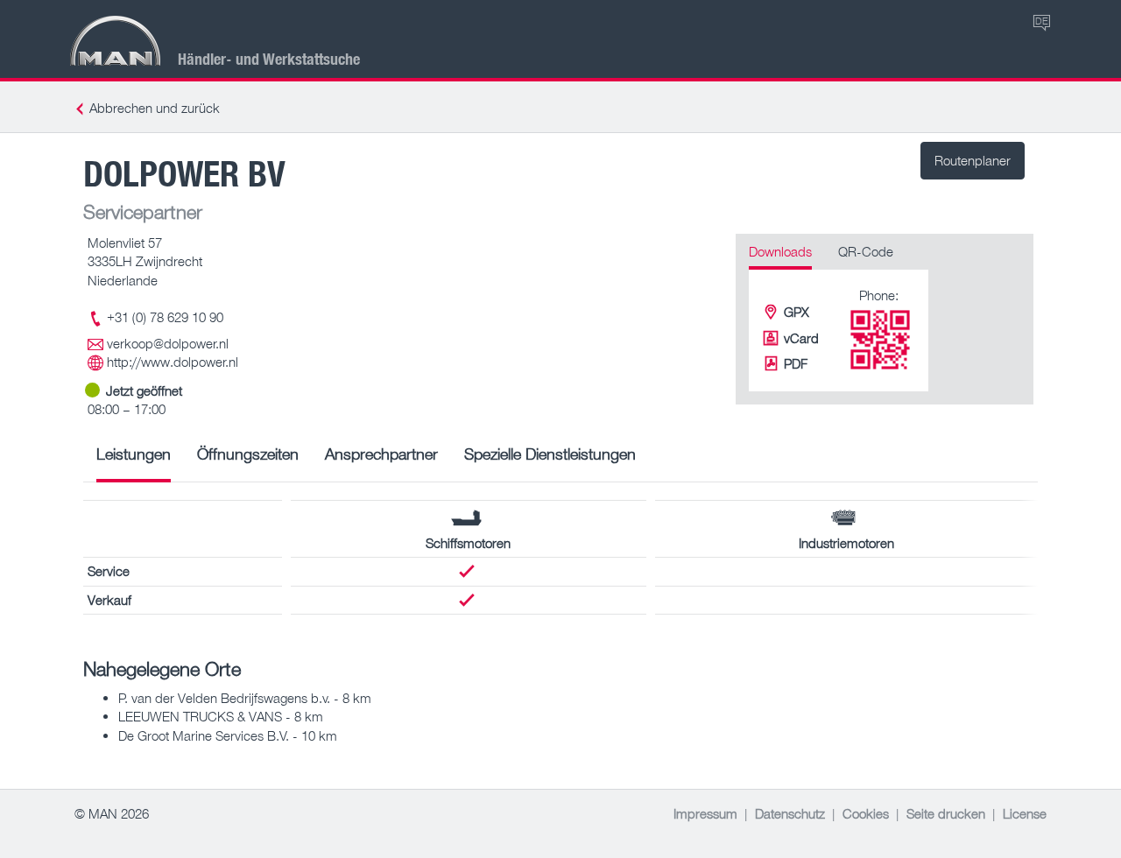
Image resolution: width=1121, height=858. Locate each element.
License (1025, 813)
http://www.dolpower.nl (172, 361)
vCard (801, 338)
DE (1041, 20)
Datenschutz (790, 813)
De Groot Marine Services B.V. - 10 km (227, 735)
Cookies (866, 813)
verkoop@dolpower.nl (168, 343)
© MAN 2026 (111, 813)
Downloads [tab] (780, 251)
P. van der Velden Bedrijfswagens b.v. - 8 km (244, 698)
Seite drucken (945, 813)
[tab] (133, 460)
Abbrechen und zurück (154, 108)
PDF (795, 363)
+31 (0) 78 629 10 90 (165, 317)
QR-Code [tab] (865, 251)
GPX (796, 312)
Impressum (705, 813)
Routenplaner (972, 160)
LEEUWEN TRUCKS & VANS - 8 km (220, 716)
